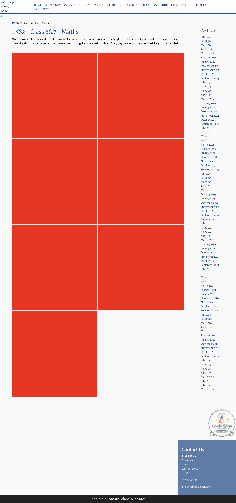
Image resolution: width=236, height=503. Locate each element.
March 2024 (207, 144)
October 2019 (208, 352)
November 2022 (210, 207)
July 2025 (206, 82)
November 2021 (210, 256)
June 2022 (206, 227)
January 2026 (208, 61)
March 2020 (207, 331)
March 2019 (207, 377)
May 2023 (206, 182)
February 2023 (208, 194)
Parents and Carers (141, 5)
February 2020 (208, 335)
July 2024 (206, 128)
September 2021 (210, 265)
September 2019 (210, 356)
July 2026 (206, 37)
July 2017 (205, 381)
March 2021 (207, 285)
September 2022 (210, 215)
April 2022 (206, 236)
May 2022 (206, 232)
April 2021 (206, 281)
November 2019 (210, 348)
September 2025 (210, 78)
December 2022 (209, 202)
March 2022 (207, 240)
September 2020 (210, 310)
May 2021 (206, 277)
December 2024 (210, 111)
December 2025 (209, 66)
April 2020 (206, 327)
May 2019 (206, 368)
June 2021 (206, 273)
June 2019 (206, 364)
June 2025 (206, 86)
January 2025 (208, 107)
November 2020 (210, 302)
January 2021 (208, 294)
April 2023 (206, 186)
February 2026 (208, 57)
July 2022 (206, 223)
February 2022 (208, 244)
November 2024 (210, 115)
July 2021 (205, 269)
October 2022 (208, 211)
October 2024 (208, 120)
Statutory (41, 9)
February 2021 (208, 290)
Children (199, 5)
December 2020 (210, 298)
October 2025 (208, 74)
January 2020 (208, 339)
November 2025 (210, 70)
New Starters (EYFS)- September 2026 (74, 5)
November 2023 (210, 161)
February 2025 (208, 103)
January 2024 (208, 153)
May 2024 (206, 136)
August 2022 (207, 219)
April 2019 (206, 373)
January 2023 (208, 198)
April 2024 (206, 140)
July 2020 (206, 314)
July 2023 (205, 173)
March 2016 (207, 389)
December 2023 (209, 157)
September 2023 (210, 169)
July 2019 (206, 360)
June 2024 (206, 132)
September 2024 (210, 124)
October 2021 (208, 261)
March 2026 (207, 53)
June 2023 (206, 178)
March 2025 (207, 99)
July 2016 (206, 385)
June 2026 (206, 41)
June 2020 (206, 319)
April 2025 (206, 95)
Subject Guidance (174, 5)
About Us (114, 5)
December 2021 (209, 252)
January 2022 (208, 248)
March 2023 (207, 190)
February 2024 (208, 149)
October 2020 (208, 306)
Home (37, 5)
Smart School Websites (127, 498)
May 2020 (206, 323)
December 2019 (209, 344)
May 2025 (206, 90)
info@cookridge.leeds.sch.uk (197, 486)
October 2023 (208, 165)
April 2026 (206, 49)
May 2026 (206, 45)
